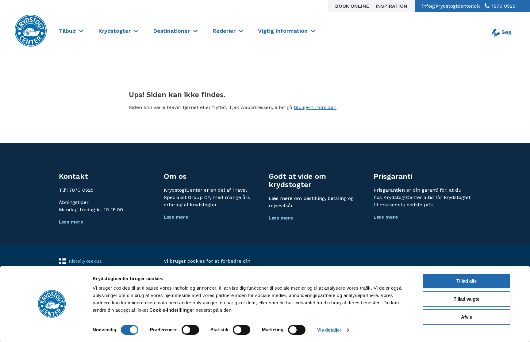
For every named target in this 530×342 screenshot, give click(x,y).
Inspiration (391, 6)
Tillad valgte (466, 299)
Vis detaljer (329, 330)
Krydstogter (114, 31)
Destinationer (171, 31)
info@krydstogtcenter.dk (451, 6)
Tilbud (67, 31)
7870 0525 (502, 6)
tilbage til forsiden (315, 107)
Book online (353, 6)
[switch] (190, 330)
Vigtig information (283, 31)
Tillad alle (466, 281)
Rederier (224, 31)
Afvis (466, 317)
